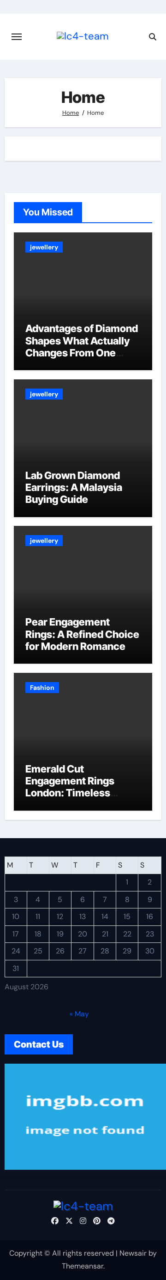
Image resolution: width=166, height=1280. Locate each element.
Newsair (133, 1253)
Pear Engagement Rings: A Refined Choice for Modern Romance (82, 634)
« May (79, 1014)
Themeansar (82, 1266)
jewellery (44, 247)
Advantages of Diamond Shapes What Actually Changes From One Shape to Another (81, 346)
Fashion (42, 687)
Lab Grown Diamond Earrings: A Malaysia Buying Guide (73, 487)
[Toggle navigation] (16, 36)
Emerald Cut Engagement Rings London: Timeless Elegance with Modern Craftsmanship (78, 793)
